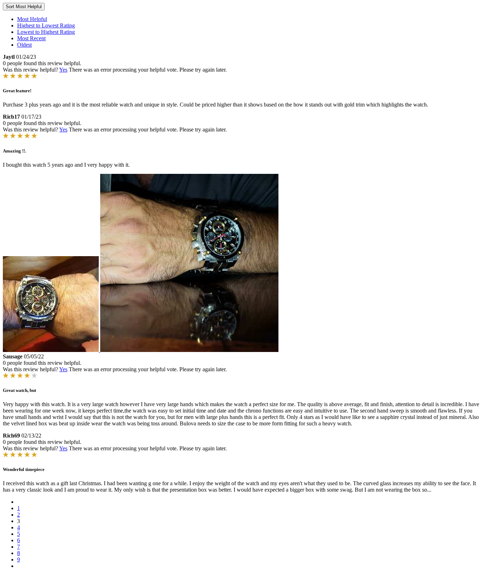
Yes (63, 70)
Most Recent (31, 38)
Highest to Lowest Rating (46, 25)
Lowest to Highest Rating (46, 32)
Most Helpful (32, 19)
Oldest (24, 45)
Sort (24, 6)
